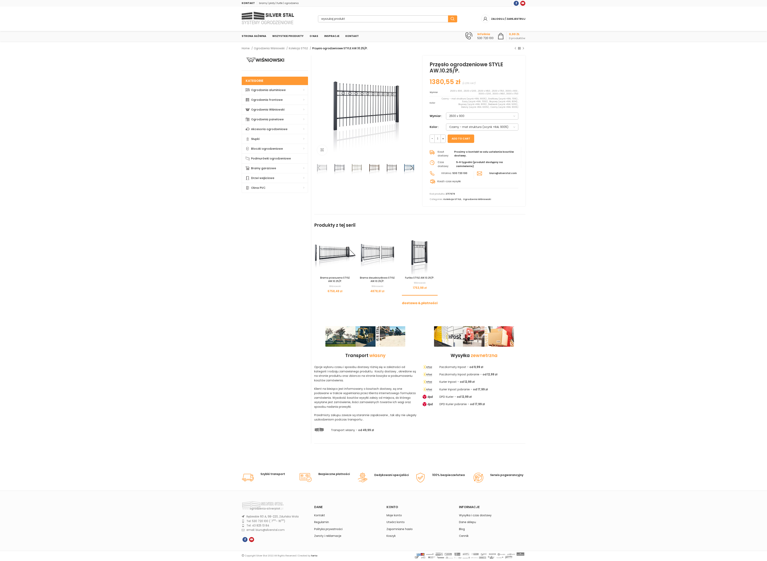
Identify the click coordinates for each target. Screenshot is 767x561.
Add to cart (461, 138)
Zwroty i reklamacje (327, 536)
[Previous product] (515, 48)
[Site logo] (268, 19)
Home (246, 48)
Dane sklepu (467, 522)
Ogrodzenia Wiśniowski (269, 48)
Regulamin (321, 522)
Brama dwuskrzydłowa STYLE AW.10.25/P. (377, 279)
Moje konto (394, 515)
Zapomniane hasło (399, 529)
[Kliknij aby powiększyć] (322, 150)
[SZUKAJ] (452, 18)
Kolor (433, 127)
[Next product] (523, 48)
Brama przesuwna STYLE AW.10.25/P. (335, 279)
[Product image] (335, 253)
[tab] (420, 301)
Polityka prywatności (328, 529)
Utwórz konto (395, 522)
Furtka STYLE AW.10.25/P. (419, 277)
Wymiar (435, 116)
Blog (462, 529)
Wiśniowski (335, 286)
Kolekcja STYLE (299, 48)
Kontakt (319, 515)
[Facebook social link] (516, 3)
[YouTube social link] (522, 3)
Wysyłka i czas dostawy (475, 515)
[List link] (275, 516)
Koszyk (391, 536)
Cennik (464, 536)
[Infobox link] (479, 36)
